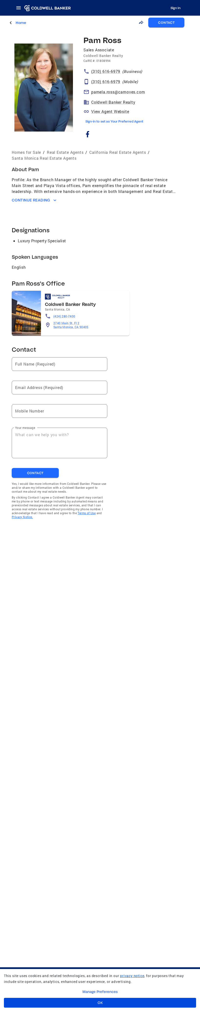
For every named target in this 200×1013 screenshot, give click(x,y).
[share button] (141, 22)
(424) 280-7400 (64, 316)
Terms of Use (87, 513)
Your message (25, 428)
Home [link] (21, 22)
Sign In (175, 8)
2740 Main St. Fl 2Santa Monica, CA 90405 (71, 325)
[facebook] (87, 135)
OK (100, 1003)
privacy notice (132, 975)
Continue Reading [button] (31, 200)
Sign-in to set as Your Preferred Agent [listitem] (114, 121)
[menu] (20, 8)
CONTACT (166, 22)
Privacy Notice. (22, 517)
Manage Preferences (100, 992)
